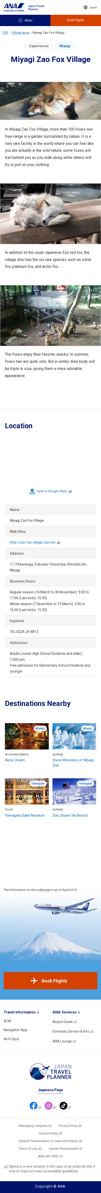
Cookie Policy (48, 1133)
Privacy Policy (68, 1126)
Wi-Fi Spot (11, 1039)
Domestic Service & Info (70, 1031)
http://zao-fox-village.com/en (33, 542)
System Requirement (63, 1148)
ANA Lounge (62, 1041)
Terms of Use (28, 1148)
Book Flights (54, 980)
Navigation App (15, 1030)
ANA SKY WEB (48, 1156)
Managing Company (33, 1126)
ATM (7, 1021)
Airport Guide (62, 1022)
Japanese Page (50, 1090)
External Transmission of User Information (48, 1141)
